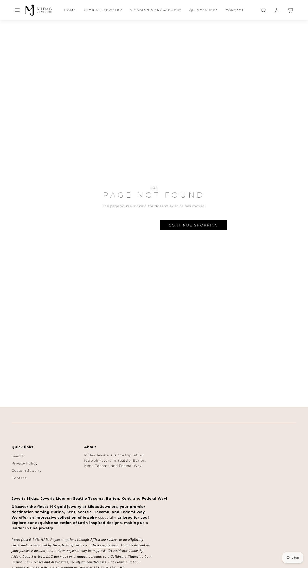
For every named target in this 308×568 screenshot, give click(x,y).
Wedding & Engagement (156, 10)
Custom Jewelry (26, 470)
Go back (100, 225)
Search (18, 456)
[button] (17, 10)
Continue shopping (193, 225)
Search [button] (140, 225)
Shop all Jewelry (102, 10)
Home (70, 10)
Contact (235, 10)
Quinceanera (203, 10)
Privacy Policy (25, 463)
